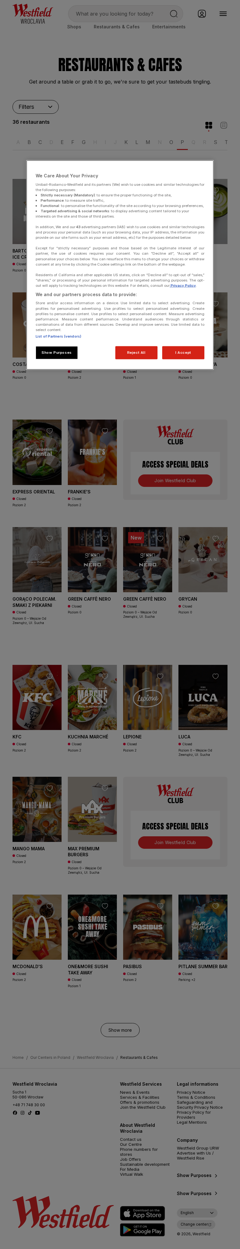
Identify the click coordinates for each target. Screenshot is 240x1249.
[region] (120, 265)
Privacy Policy (183, 285)
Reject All (136, 352)
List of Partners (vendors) (58, 336)
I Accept (183, 352)
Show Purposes (57, 352)
